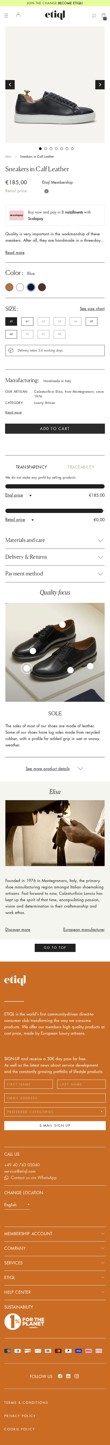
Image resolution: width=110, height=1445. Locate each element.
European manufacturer (84, 930)
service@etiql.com (20, 1171)
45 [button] (91, 321)
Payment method (24, 573)
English (10, 1205)
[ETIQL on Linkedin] (68, 1376)
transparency (31, 467)
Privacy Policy (20, 1416)
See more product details (48, 769)
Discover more (17, 930)
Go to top (55, 947)
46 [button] (11, 334)
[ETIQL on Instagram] (76, 1376)
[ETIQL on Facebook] (60, 1376)
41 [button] (27, 321)
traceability (81, 467)
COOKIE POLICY (19, 1429)
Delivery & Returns (26, 557)
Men (8, 156)
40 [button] (11, 321)
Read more (15, 253)
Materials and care (25, 540)
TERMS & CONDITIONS (26, 1402)
